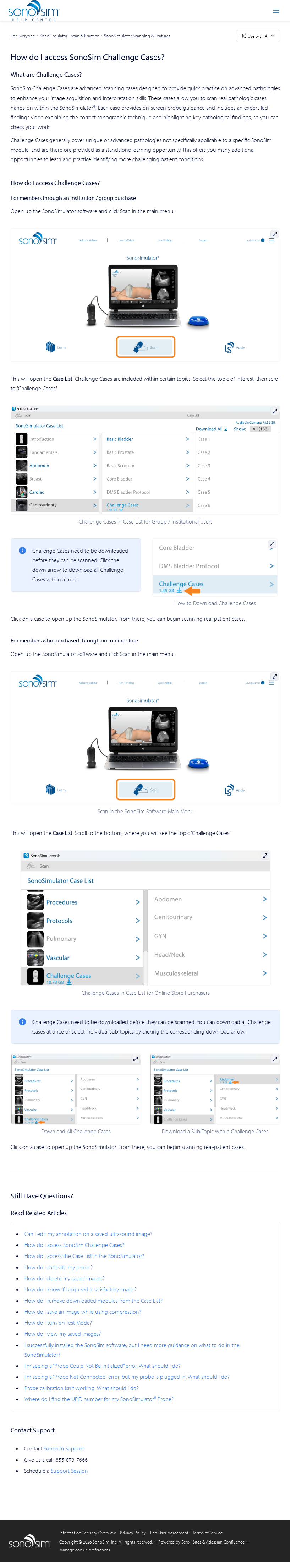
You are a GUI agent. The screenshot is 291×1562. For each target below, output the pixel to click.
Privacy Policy (133, 1532)
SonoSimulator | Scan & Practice (69, 35)
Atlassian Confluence (225, 1542)
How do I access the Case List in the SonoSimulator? (84, 1255)
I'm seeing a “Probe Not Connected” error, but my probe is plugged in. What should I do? (127, 1376)
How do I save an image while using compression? (82, 1311)
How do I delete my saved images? (64, 1278)
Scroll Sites (191, 1542)
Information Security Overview (87, 1532)
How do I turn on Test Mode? (58, 1322)
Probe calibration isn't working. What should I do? (81, 1388)
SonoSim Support (64, 1448)
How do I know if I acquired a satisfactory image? (80, 1289)
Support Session (69, 1470)
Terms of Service (208, 1532)
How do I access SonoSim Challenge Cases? (74, 1244)
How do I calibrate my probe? (58, 1267)
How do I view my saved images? (62, 1333)
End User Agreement (169, 1532)
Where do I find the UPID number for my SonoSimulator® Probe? (99, 1399)
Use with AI (258, 36)
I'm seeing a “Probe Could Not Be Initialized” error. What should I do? (102, 1365)
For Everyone (23, 35)
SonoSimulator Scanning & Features (137, 35)
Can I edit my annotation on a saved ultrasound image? (88, 1233)
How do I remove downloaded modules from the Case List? (93, 1300)
